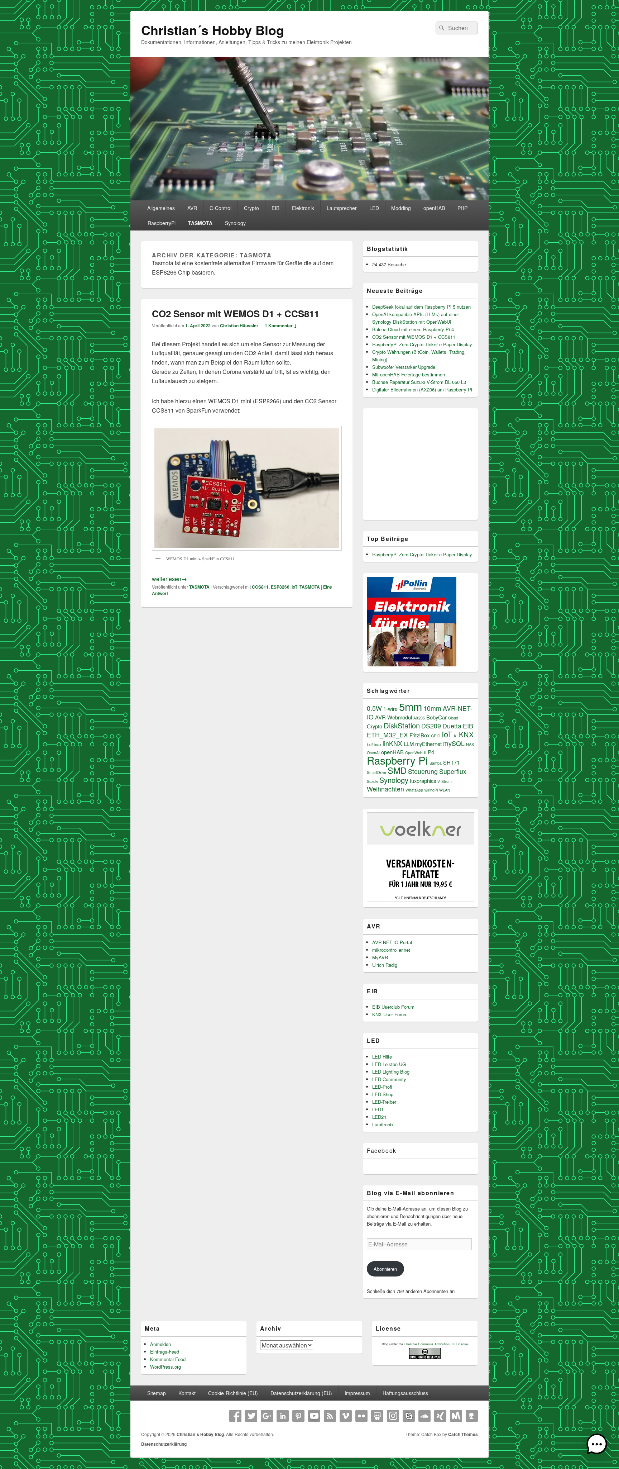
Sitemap (156, 1393)
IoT (294, 587)
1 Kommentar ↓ (281, 325)
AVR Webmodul (393, 717)
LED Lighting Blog (390, 1071)
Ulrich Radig (384, 964)
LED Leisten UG (389, 1064)
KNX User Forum (390, 1014)
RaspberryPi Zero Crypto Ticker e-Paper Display (422, 344)
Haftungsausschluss (405, 1393)
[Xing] (440, 1416)
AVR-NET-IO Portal (392, 942)
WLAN (444, 790)
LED (374, 207)
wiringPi (431, 790)
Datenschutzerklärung (164, 1444)
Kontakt (187, 1393)
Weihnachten (385, 788)
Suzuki (372, 781)
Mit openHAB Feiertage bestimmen (408, 374)
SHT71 (451, 762)
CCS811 (260, 587)
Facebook (382, 1150)
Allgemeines (161, 207)
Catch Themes (463, 1434)
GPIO (435, 735)
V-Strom (444, 781)
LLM (409, 743)
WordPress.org (165, 1366)
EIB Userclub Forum (393, 1006)
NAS (470, 744)
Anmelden (160, 1344)
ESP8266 (280, 587)
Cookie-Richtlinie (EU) (233, 1393)
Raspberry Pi (397, 759)
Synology (235, 223)
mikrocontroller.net (391, 949)
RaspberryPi (162, 223)
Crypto (251, 207)
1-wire (390, 708)
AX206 (419, 718)
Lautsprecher (342, 207)
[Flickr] (361, 1416)
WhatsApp (414, 790)
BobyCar (436, 717)
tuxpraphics (423, 780)
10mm (432, 708)
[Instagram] (393, 1416)
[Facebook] (235, 1416)
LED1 (378, 1109)
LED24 (379, 1116)
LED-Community (389, 1079)
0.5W (374, 708)
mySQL (454, 743)
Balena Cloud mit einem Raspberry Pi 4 (413, 329)
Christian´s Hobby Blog (212, 29)
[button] (596, 1445)
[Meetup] (456, 1416)
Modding (401, 207)
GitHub (472, 1416)
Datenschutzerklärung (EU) (301, 1393)
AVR (192, 207)
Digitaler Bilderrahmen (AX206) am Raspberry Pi (422, 389)
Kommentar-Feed (168, 1359)
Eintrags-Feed (164, 1351)
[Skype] (409, 1416)
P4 (431, 752)
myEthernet (428, 743)
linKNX (392, 743)
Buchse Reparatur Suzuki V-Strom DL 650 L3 (419, 382)
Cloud (453, 718)
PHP (462, 207)
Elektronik (303, 207)
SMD (397, 770)
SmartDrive (376, 772)
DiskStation (402, 725)
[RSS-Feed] (330, 1416)
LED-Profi (382, 1086)
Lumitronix (383, 1124)
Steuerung (423, 771)
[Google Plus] (267, 1416)
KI (455, 735)
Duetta (451, 725)
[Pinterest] (298, 1416)
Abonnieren (385, 1268)
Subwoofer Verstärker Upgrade (403, 366)
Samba (436, 763)
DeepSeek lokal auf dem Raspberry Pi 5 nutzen (421, 306)
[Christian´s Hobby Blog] (309, 198)
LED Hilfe (382, 1056)
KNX (466, 734)
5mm (410, 706)
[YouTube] (314, 1416)
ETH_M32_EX (387, 734)
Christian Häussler (239, 325)
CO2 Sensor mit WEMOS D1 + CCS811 (235, 313)
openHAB (434, 207)
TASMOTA (200, 223)
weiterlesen (169, 579)
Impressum (357, 1393)
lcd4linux (374, 744)
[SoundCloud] (424, 1416)
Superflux (452, 771)
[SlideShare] (377, 1416)
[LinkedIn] (283, 1416)
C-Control (220, 207)
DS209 (431, 725)
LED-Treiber (384, 1101)
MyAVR (380, 957)
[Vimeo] (346, 1416)
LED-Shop (382, 1094)
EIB (275, 207)
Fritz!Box (419, 735)
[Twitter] (251, 1416)
